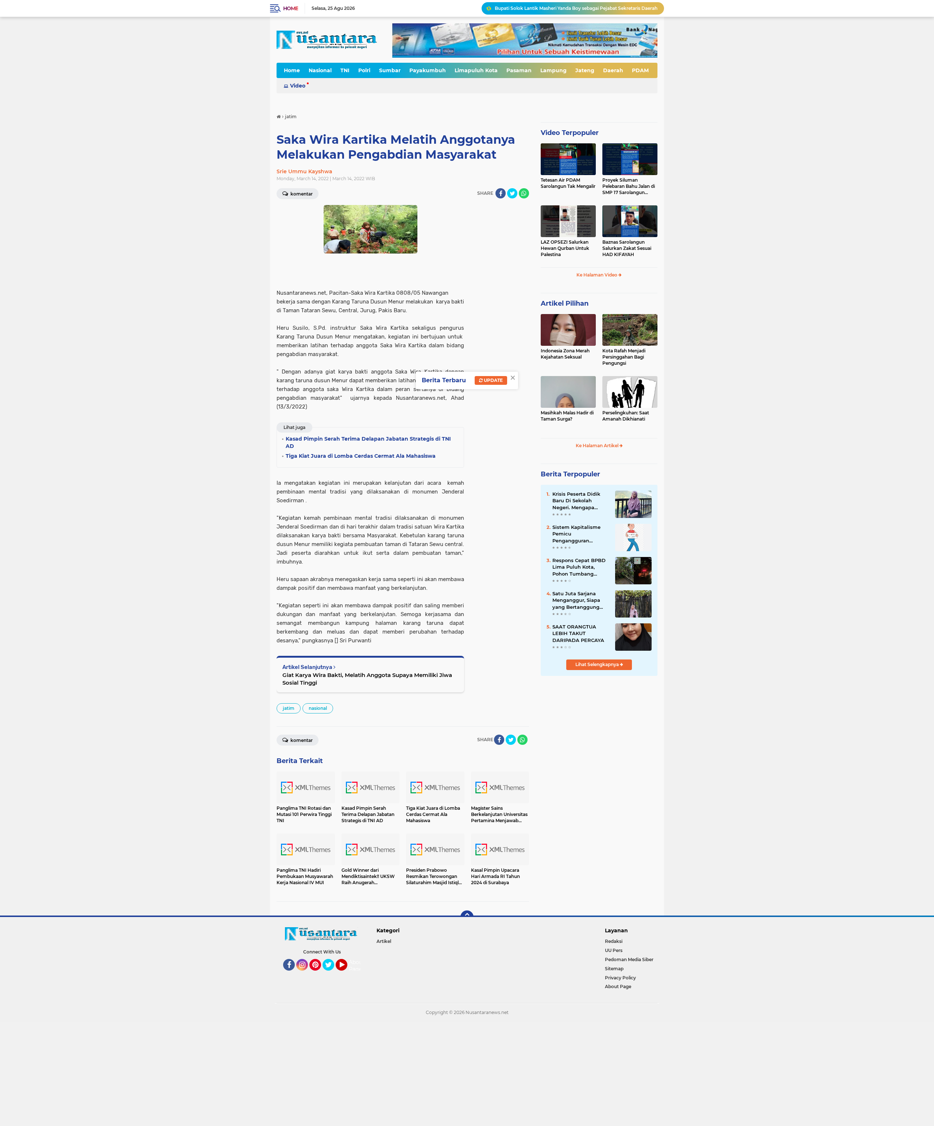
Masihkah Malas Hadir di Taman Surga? (567, 416)
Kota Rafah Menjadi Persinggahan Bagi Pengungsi (623, 357)
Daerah (613, 70)
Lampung (553, 70)
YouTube (346, 974)
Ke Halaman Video (597, 275)
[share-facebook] (500, 193)
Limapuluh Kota (476, 70)
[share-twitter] (512, 193)
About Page (356, 966)
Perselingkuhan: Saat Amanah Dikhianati (625, 416)
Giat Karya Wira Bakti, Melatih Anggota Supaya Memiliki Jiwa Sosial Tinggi (367, 679)
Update (493, 380)
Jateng (584, 70)
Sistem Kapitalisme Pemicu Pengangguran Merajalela (576, 534)
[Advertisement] (219, 1073)
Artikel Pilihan (564, 303)
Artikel (384, 941)
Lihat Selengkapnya (597, 664)
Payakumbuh (427, 70)
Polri (364, 70)
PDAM (640, 70)
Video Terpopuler (570, 133)
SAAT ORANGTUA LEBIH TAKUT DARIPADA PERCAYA (578, 633)
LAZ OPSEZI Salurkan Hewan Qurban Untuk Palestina (565, 248)
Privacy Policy (620, 977)
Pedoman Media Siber (629, 959)
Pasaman (519, 70)
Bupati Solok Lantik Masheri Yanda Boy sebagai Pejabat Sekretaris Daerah (576, 8)
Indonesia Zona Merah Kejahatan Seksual (565, 354)
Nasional (320, 70)
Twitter (332, 974)
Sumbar (390, 70)
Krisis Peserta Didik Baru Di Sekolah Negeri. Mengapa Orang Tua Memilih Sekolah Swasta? (576, 501)
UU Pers (613, 950)
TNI (345, 70)
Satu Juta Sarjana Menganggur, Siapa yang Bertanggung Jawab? (576, 600)
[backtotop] (467, 917)
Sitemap (614, 968)
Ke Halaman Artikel (598, 445)
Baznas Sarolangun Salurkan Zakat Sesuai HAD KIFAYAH (626, 248)
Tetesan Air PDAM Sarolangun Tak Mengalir (568, 183)
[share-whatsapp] (524, 193)
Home (290, 8)
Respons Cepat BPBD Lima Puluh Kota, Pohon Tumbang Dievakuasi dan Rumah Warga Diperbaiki (579, 567)
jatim (288, 708)
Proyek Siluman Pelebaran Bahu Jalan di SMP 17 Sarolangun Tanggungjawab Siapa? (628, 186)
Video (297, 85)
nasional (318, 708)
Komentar (301, 194)
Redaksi (613, 941)
